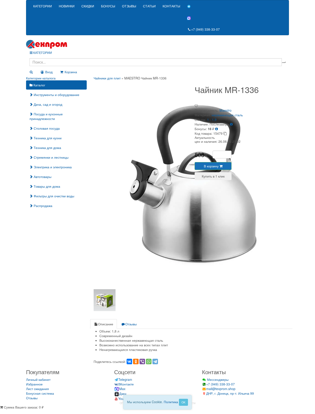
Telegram (125, 379)
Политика (171, 401)
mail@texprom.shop (220, 388)
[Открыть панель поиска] (31, 72)
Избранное (34, 384)
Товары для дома (46, 186)
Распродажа (42, 205)
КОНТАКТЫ (171, 6)
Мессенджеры (217, 379)
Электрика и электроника (52, 167)
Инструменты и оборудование (56, 94)
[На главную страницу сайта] (157, 44)
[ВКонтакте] (129, 361)
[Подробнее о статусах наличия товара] (231, 124)
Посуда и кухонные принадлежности (46, 116)
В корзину (212, 166)
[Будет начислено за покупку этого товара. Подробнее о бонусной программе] (216, 128)
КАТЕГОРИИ (42, 6)
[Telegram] (155, 361)
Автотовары (42, 176)
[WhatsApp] (149, 361)
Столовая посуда (46, 128)
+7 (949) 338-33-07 (205, 29)
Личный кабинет (38, 379)
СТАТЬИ (149, 6)
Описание (105, 324)
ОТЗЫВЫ (129, 6)
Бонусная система (40, 393)
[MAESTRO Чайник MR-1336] (197, 183)
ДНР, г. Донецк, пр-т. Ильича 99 (230, 393)
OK (183, 402)
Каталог (39, 85)
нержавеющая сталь (227, 115)
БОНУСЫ (108, 6)
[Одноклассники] (136, 361)
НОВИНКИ (66, 6)
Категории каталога (41, 78)
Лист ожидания (37, 388)
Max (122, 388)
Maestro (226, 110)
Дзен (122, 393)
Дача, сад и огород (47, 104)
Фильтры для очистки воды (53, 196)
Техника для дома (47, 147)
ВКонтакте (126, 384)
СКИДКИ (87, 6)
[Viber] (142, 361)
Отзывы (131, 324)
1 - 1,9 (212, 119)
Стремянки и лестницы (50, 157)
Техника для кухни (47, 138)
